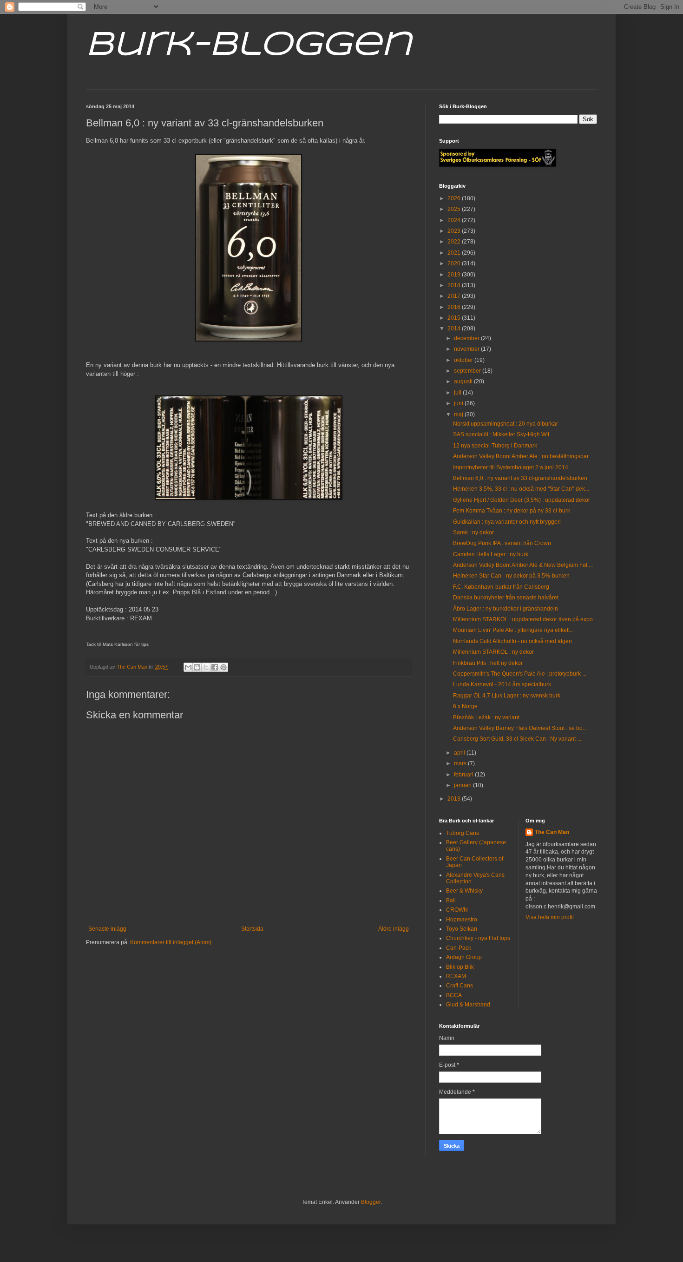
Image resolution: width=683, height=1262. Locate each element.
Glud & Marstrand (468, 1004)
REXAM (456, 976)
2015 (454, 318)
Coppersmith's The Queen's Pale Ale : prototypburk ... (519, 673)
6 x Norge (465, 706)
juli (458, 392)
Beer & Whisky (464, 890)
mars (461, 763)
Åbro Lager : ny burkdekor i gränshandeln (505, 608)
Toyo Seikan (461, 929)
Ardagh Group (464, 957)
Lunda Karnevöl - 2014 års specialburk (502, 684)
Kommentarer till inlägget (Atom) (170, 942)
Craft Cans (459, 985)
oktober (464, 360)
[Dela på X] (205, 667)
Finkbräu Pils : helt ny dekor (488, 663)
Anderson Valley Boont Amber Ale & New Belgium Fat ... (523, 565)
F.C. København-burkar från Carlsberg (501, 587)
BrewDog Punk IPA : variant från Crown (502, 543)
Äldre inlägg (393, 929)
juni (459, 403)
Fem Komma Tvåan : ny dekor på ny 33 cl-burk (511, 510)
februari (464, 774)
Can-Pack (458, 948)
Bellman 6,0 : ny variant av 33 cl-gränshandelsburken (520, 478)
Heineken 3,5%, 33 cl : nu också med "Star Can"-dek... (521, 489)
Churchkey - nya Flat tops (478, 938)
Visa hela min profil (549, 917)
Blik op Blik (460, 967)
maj (459, 414)
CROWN (457, 910)
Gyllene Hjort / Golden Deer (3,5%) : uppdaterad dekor (521, 500)
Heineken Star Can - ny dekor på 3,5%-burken (511, 575)
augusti (464, 381)
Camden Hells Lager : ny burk (490, 554)
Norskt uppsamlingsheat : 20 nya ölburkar (505, 424)
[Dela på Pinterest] (223, 667)
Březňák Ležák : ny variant (486, 717)
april (460, 752)
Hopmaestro (461, 919)
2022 (454, 241)
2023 (454, 231)
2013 (454, 798)
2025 (454, 209)
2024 (454, 220)
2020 (454, 263)
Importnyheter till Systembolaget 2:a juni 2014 (510, 467)
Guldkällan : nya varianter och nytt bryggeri (507, 522)
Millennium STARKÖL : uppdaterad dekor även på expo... (525, 619)
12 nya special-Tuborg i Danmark (495, 445)
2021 (454, 253)
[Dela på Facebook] (214, 667)
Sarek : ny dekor (473, 532)
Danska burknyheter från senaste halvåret (505, 597)
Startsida (252, 929)
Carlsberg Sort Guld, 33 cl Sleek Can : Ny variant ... (517, 739)
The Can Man (552, 832)
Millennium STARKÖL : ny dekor (493, 652)
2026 (454, 198)
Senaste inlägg (107, 929)
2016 (454, 307)
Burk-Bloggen (249, 45)
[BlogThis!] (197, 667)
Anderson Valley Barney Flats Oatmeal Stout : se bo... (520, 728)
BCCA (454, 995)
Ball (451, 900)
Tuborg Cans (462, 833)
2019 (454, 274)
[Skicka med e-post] (188, 667)
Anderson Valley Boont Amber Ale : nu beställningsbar (521, 456)
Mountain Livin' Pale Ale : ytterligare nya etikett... (513, 630)
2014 (454, 328)
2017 (454, 296)
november (467, 349)
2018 (454, 285)
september (468, 371)
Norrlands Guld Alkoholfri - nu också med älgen (512, 641)
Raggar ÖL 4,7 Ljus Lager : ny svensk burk (506, 695)
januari (463, 785)
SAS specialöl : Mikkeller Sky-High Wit (501, 434)
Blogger (371, 1202)
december (467, 338)
